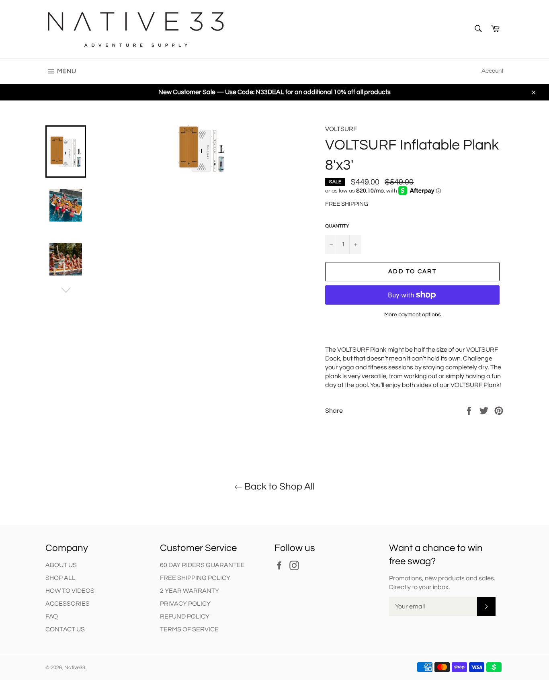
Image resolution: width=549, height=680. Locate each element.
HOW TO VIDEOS (69, 591)
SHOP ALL (60, 578)
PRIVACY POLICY (185, 603)
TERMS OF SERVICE (189, 629)
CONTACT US (65, 629)
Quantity (337, 226)
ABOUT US (61, 565)
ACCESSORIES (67, 603)
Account (492, 71)
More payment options (412, 314)
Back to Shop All (278, 486)
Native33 (74, 667)
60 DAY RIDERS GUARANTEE (202, 565)
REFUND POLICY (184, 616)
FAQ (51, 616)
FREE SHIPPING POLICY (195, 578)
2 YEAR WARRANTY (189, 591)
